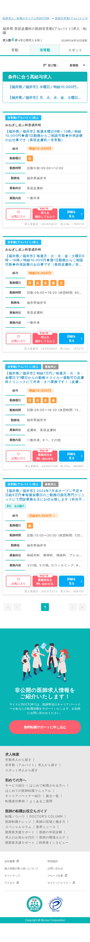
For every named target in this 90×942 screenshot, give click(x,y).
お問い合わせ (55, 868)
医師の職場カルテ (52, 837)
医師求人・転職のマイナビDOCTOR (26, 18)
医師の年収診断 (50, 832)
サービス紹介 (15, 785)
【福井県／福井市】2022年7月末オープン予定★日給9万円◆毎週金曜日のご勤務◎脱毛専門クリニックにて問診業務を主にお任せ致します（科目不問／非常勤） (45, 495)
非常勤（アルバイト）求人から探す (31, 764)
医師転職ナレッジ (18, 821)
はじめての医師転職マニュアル (28, 790)
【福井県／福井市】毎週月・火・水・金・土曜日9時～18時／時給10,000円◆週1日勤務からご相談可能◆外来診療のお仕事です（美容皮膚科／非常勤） (45, 260)
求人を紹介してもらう (45, 214)
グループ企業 (55, 875)
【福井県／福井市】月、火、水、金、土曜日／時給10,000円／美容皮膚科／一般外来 (47, 97)
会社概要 (9, 861)
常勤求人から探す (18, 759)
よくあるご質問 (40, 801)
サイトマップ (12, 875)
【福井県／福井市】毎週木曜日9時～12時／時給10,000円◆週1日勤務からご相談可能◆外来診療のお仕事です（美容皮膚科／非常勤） (44, 135)
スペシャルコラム (18, 826)
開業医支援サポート (20, 832)
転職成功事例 (15, 801)
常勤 (14, 50)
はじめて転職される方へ (47, 785)
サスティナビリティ (59, 882)
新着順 (74, 65)
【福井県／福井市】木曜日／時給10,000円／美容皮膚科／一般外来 (47, 87)
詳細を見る (71, 214)
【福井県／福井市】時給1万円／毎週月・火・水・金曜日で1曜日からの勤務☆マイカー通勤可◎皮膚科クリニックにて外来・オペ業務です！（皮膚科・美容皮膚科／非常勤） (44, 377)
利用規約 (52, 861)
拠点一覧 (52, 795)
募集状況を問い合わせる (45, 456)
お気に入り (18, 216)
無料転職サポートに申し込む (45, 727)
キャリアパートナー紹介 (23, 795)
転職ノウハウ (15, 816)
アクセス (9, 882)
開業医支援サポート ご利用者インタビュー (37, 842)
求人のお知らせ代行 (20, 837)
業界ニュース (46, 826)
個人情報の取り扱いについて (21, 868)
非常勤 (45, 50)
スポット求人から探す (21, 770)
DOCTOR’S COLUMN (46, 816)
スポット (75, 50)
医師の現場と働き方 (51, 821)
